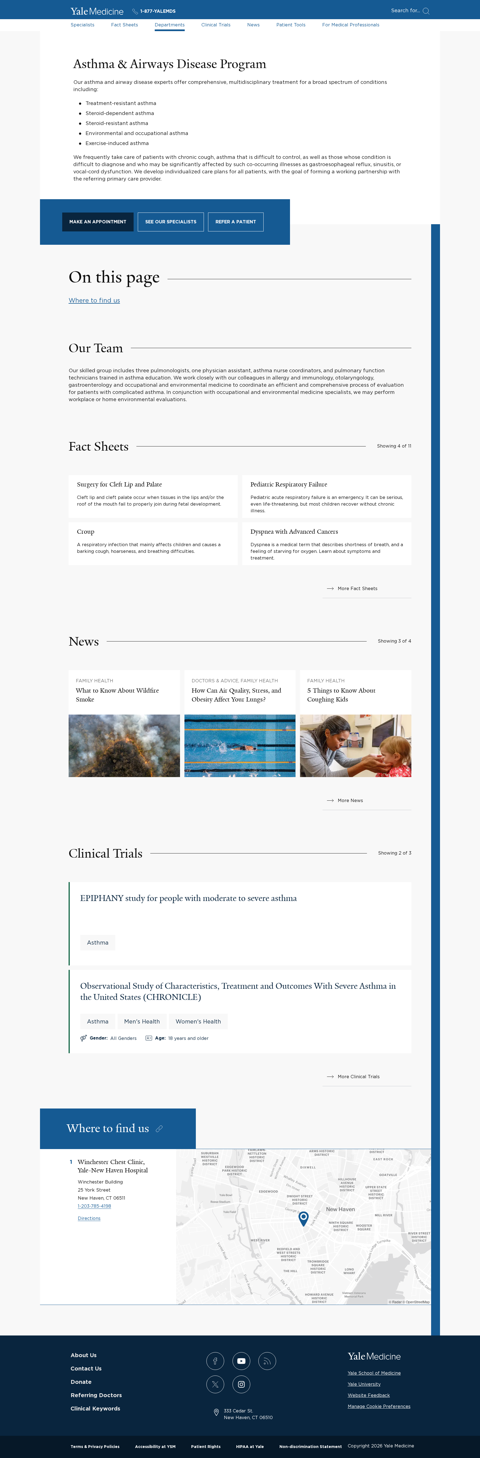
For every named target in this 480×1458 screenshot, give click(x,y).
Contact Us (86, 1369)
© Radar (395, 1301)
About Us (84, 1355)
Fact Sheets (124, 24)
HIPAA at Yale (250, 1447)
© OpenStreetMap (416, 1301)
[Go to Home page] (97, 12)
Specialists (82, 24)
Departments (170, 24)
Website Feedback (369, 1395)
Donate (81, 1382)
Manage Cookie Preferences (379, 1406)
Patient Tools (291, 24)
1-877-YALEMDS (158, 11)
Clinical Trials (216, 24)
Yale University (364, 1384)
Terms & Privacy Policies (95, 1447)
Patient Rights (206, 1447)
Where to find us (94, 300)
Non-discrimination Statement (310, 1447)
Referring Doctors (96, 1395)
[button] (303, 1220)
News (253, 24)
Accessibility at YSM (155, 1447)
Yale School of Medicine (374, 1372)
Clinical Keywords (95, 1409)
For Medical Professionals (350, 24)
